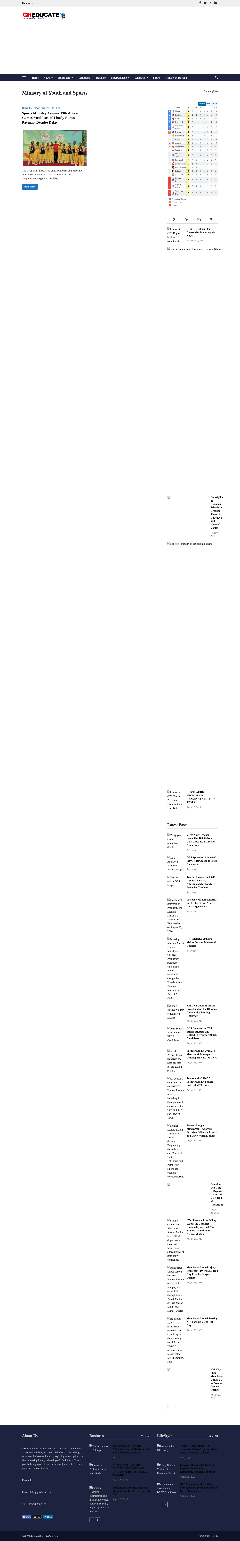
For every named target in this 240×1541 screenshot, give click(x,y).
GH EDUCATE (50, 1535)
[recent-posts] (186, 220)
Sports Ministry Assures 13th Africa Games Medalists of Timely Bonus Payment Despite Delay (50, 117)
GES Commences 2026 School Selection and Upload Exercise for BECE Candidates (198, 1487)
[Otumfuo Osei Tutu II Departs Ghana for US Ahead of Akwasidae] (187, 1185)
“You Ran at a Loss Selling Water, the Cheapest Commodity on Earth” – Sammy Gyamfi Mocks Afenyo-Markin (201, 1227)
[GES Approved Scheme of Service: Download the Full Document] (175, 869)
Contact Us (27, 3)
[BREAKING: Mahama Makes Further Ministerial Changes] (175, 998)
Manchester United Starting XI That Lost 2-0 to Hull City (202, 1322)
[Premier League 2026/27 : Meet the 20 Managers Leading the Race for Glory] (175, 1070)
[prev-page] (169, 1406)
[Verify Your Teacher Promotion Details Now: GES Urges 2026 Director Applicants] (175, 847)
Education (67, 78)
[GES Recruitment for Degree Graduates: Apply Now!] (175, 241)
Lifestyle (143, 78)
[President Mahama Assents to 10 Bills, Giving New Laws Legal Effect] (175, 931)
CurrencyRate (211, 91)
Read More (29, 187)
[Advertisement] (120, 49)
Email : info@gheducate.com (37, 1492)
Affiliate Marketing (176, 77)
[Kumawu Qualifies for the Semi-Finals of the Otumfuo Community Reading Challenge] (175, 1017)
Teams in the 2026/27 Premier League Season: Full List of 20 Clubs (200, 1082)
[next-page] (175, 1406)
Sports (156, 77)
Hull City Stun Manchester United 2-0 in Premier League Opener (217, 1379)
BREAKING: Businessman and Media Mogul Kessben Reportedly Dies (131, 1491)
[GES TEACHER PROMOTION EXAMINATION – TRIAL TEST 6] (175, 808)
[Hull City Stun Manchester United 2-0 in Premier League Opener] (187, 1370)
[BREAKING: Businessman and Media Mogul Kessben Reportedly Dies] (99, 1511)
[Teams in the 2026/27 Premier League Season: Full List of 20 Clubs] (175, 1117)
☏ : (24, 1504)
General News (31, 108)
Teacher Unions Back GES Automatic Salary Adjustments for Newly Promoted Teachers (131, 1449)
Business (101, 77)
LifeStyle (164, 1436)
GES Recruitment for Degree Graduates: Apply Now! (201, 232)
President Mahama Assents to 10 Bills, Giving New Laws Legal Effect (201, 903)
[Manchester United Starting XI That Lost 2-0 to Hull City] (175, 1361)
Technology (84, 77)
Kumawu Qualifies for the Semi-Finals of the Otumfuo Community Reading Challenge (197, 1468)
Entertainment (122, 78)
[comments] (199, 220)
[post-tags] (211, 220)
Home (35, 77)
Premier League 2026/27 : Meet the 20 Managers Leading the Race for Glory (202, 1054)
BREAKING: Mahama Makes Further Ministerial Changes (201, 942)
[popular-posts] (173, 220)
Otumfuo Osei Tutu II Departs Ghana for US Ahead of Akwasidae (217, 1194)
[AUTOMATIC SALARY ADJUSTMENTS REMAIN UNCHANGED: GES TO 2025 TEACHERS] (99, 1473)
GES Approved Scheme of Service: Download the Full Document (202, 861)
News (50, 78)
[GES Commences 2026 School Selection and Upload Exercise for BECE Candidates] (175, 1040)
